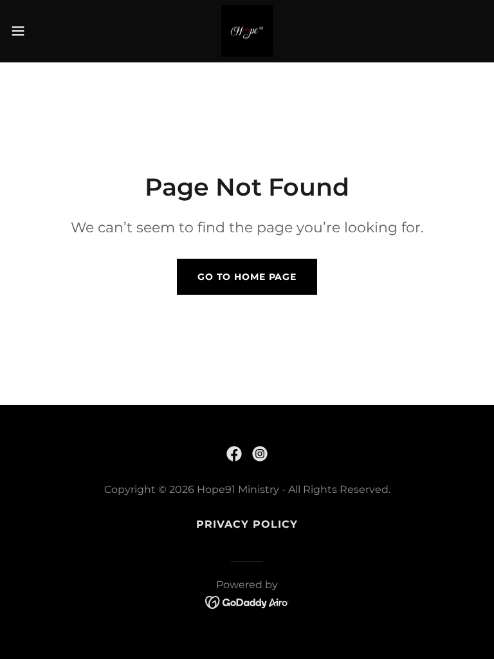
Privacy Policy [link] (247, 524)
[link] (247, 31)
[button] (41, 31)
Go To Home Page (247, 277)
